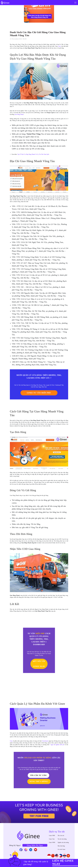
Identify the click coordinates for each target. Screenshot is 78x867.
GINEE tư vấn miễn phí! (39, 393)
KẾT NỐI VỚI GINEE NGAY (39, 663)
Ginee (11, 741)
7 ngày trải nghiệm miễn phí (57, 744)
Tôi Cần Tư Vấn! (38, 775)
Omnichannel (45, 741)
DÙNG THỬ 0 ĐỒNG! (39, 781)
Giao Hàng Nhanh (19, 114)
